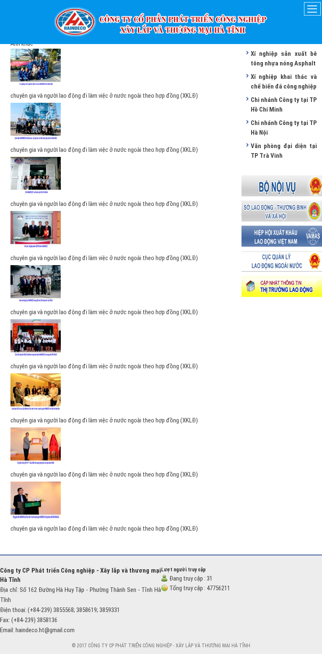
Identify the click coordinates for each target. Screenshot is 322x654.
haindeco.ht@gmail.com (45, 630)
